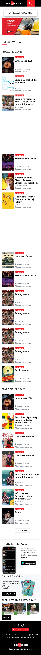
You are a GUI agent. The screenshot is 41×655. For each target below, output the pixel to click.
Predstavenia (19, 57)
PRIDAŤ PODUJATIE (21, 629)
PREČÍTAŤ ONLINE (9, 594)
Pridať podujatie (24, 635)
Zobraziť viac (22, 530)
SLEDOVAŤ (6, 617)
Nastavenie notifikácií (27, 637)
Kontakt (4, 635)
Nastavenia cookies (13, 637)
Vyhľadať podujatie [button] (20, 13)
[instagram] (22, 625)
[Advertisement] (20, 133)
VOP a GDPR (34, 635)
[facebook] (18, 625)
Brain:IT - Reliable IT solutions (20, 651)
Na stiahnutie (13, 635)
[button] (3, 26)
